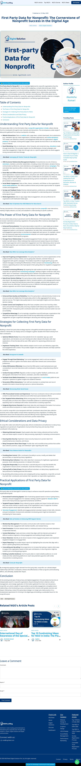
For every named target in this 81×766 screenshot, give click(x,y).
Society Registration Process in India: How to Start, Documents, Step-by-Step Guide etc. (71, 225)
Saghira (37, 639)
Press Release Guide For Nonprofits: (20, 450)
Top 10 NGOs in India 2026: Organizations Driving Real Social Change (71, 135)
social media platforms (10, 185)
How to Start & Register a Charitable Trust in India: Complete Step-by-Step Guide (70, 157)
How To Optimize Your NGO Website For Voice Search (25, 204)
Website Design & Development (64, 722)
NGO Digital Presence (9, 598)
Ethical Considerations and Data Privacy (14, 114)
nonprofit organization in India (39, 128)
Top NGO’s (47, 2)
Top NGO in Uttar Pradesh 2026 (76, 731)
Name (2, 682)
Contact (58, 759)
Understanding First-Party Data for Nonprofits (16, 106)
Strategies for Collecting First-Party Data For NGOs (18, 112)
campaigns (52, 166)
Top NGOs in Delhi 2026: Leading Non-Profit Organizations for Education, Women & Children (70, 180)
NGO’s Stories (56, 2)
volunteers (6, 164)
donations (53, 146)
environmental (26, 234)
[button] (58, 606)
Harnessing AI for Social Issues (19, 389)
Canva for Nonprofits (16, 563)
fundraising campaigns (27, 271)
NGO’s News (65, 2)
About (50, 720)
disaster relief (52, 499)
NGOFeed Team (73, 139)
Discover (51, 727)
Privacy (65, 759)
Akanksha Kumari (9, 639)
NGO (2, 598)
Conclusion (6, 120)
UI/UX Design (64, 731)
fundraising (48, 263)
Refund (78, 759)
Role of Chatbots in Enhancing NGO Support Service (25, 519)
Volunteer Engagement (10, 510)
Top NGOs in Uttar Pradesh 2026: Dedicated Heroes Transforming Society (71, 203)
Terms (71, 759)
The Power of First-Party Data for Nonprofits (16, 109)
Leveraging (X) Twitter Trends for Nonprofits (23, 157)
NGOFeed (51, 717)
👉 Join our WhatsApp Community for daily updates (70, 109)
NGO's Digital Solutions (45, 25)
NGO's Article (33, 25)
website (23, 135)
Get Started (76, 2)
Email (2, 691)
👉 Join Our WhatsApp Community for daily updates (15, 83)
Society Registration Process (75, 738)
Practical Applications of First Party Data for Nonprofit (19, 117)
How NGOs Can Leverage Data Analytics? (22, 252)
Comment (3, 665)
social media (46, 377)
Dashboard (52, 730)
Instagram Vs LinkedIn (16, 354)
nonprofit (44, 208)
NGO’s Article (38, 2)
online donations (52, 137)
